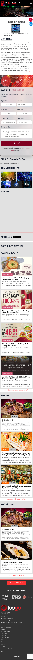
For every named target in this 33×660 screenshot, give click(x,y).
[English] (4, 5)
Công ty (3, 646)
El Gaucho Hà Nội (8, 420)
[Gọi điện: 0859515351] (31, 24)
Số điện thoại (21, 118)
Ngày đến (4, 101)
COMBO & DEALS (7, 274)
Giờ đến (19, 101)
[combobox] (15, 2)
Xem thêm (29, 72)
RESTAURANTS (7, 416)
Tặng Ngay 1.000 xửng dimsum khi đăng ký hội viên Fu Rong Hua (15, 311)
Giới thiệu (5, 9)
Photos (25, 9)
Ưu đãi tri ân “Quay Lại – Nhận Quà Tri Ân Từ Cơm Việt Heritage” (16, 378)
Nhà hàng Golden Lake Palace (12, 562)
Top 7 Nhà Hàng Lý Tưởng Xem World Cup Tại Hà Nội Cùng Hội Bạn (16, 487)
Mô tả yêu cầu (5, 127)
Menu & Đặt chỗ (13, 9)
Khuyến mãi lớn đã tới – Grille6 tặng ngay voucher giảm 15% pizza (16, 278)
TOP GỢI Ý (6, 449)
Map (29, 9)
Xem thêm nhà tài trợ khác (16, 575)
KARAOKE (4, 629)
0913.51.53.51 (18, 90)
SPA (2, 639)
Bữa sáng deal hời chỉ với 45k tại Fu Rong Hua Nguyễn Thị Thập (16, 345)
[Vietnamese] (2, 5)
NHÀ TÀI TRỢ (5, 637)
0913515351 (8, 35)
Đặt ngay (14, 416)
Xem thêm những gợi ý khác (16, 499)
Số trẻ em (20, 109)
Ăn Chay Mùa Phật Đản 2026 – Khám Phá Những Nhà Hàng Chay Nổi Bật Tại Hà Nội (16, 454)
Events (20, 9)
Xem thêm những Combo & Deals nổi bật (16, 390)
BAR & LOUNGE (5, 625)
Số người (4, 109)
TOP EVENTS (4, 633)
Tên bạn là (4, 118)
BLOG (2, 642)
